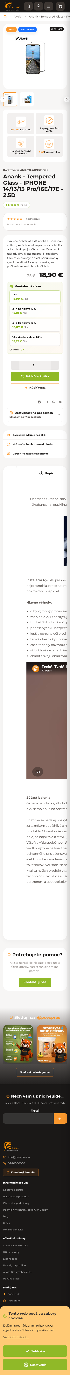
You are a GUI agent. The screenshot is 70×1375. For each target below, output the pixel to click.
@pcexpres (48, 1017)
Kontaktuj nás (35, 982)
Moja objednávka (13, 1229)
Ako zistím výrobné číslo (17, 1272)
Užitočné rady (11, 1252)
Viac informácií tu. (16, 1337)
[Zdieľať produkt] (60, 402)
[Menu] (48, 6)
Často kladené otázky (15, 1245)
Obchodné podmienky (16, 1203)
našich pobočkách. (36, 266)
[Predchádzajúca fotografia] (3, 99)
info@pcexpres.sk (19, 1157)
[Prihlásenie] (38, 6)
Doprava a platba (13, 1189)
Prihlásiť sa (60, 1118)
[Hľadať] (28, 6)
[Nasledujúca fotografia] (67, 99)
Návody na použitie (14, 1265)
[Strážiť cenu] (53, 402)
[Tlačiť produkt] (39, 402)
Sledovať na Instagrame (35, 1072)
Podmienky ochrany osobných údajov (25, 1209)
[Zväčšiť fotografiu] (35, 56)
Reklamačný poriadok (16, 1196)
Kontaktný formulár (23, 1172)
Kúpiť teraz (37, 387)
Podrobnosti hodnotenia (21, 224)
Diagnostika (10, 1258)
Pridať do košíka (37, 376)
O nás (6, 1222)
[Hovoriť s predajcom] (46, 402)
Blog (6, 1216)
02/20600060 (16, 1163)
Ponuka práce (11, 1278)
